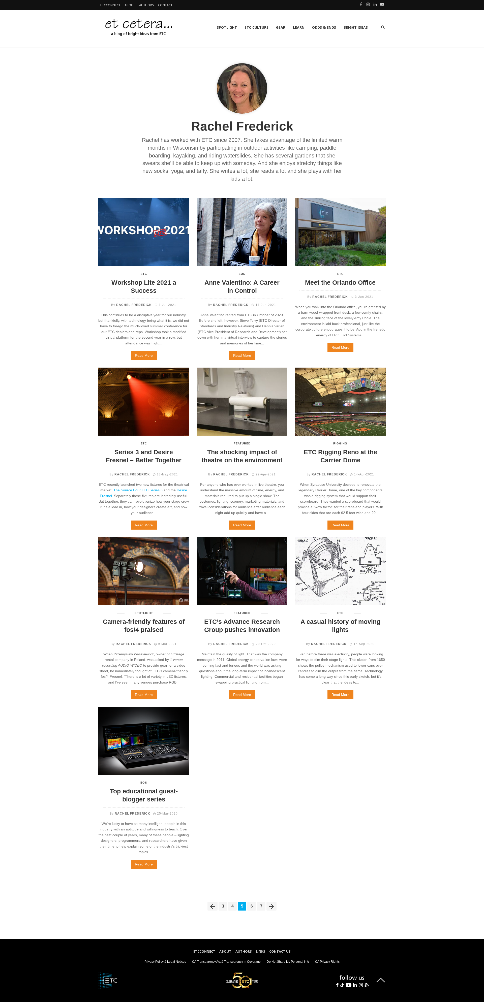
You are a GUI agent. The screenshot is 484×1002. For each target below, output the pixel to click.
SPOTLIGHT (144, 613)
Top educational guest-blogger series (144, 795)
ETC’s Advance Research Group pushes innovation (242, 625)
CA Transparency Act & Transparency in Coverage (226, 961)
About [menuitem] (225, 951)
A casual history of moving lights (340, 625)
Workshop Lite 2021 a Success (143, 286)
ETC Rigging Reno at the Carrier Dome (340, 456)
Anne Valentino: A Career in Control (242, 286)
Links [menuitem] (260, 951)
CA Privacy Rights (327, 961)
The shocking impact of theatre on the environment (242, 456)
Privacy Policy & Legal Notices (165, 961)
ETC (144, 273)
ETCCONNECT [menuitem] (110, 5)
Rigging (340, 443)
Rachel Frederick (134, 305)
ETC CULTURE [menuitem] (256, 27)
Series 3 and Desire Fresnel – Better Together (144, 456)
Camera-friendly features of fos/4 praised (144, 625)
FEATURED (242, 443)
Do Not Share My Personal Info (288, 961)
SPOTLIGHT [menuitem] (227, 27)
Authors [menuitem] (243, 951)
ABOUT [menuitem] (130, 5)
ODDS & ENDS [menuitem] (324, 27)
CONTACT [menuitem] (165, 5)
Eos (242, 273)
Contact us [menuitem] (280, 951)
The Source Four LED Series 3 (138, 490)
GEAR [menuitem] (280, 27)
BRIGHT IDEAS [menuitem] (356, 27)
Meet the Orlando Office (340, 282)
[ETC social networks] (352, 979)
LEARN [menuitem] (299, 27)
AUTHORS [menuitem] (146, 5)
